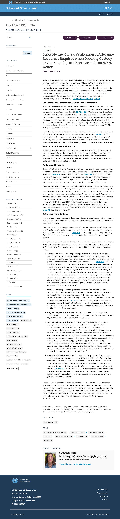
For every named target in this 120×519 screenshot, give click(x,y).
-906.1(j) (89, 99)
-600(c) (97, 99)
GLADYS (105, 500)
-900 (85, 112)
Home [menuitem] (101, 14)
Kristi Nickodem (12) (14, 255)
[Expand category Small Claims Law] (30, 177)
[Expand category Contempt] (30, 109)
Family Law (10, 138)
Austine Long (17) (13, 251)
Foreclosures (10, 143)
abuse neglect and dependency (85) (55, 432)
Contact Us (104, 496)
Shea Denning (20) (14, 219)
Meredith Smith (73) (14, 270)
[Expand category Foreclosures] (30, 143)
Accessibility (107, 2)
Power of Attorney (12, 172)
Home (10, 20)
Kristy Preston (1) (13, 262)
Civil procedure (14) (12, 363)
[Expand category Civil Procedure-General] (30, 95)
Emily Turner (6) (12, 274)
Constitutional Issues (14, 105)
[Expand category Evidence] (30, 133)
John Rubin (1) (12, 266)
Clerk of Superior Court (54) (16, 312)
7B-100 (79, 112)
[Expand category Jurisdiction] (30, 158)
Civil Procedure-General (15, 95)
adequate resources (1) (77, 432)
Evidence (9, 134)
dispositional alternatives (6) (64, 436)
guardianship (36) (82, 436)
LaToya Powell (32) (13, 259)
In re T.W (88, 174)
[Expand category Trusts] (30, 186)
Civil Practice (10, 90)
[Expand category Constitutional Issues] (30, 104)
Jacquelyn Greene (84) (15, 231)
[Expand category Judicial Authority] (30, 153)
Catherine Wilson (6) (14, 286)
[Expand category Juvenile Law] (30, 167)
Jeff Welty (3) (11, 282)
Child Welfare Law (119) (51, 422)
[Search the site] (29, 37)
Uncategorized (11, 191)
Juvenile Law (10, 167)
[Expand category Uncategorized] (30, 191)
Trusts (8, 187)
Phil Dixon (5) (12, 227)
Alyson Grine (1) (12, 235)
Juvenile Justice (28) (13, 332)
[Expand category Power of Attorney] (30, 172)
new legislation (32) (13, 328)
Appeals (9, 76)
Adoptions (10, 66)
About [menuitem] (110, 14)
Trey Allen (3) (11, 203)
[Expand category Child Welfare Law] (30, 80)
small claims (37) (12, 320)
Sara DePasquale (51, 71)
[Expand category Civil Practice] (30, 90)
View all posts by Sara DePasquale (75, 464)
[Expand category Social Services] (30, 182)
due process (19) (12, 356)
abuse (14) (24, 363)
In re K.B (100, 262)
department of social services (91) (18, 300)
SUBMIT (27, 53)
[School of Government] (21, 480)
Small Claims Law (12, 177)
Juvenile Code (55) (97, 436)
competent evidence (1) (96, 432)
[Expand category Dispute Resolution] (30, 119)
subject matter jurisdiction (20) (16, 352)
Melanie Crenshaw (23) (15, 215)
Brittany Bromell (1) (14, 211)
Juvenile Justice (12, 163)
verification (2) (48, 440)
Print (47, 51)
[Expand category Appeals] (30, 76)
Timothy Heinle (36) (14, 239)
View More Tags (12, 369)
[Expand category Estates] (30, 129)
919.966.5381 (19, 504)
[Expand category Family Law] (30, 138)
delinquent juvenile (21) (14, 344)
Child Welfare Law (12, 80)
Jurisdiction (10, 158)
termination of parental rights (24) (17, 336)
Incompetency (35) (13, 324)
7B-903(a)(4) (79, 99)
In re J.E (46, 210)
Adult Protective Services (15, 71)
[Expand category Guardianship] (30, 148)
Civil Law (9, 85)
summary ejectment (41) (15, 316)
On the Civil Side (20, 25)
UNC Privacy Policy (102, 514)
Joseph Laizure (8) (13, 247)
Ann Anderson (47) (13, 207)
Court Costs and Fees (14, 114)
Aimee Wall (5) (12, 278)
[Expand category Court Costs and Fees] (30, 114)
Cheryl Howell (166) (13, 243)
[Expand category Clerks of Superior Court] (30, 100)
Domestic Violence (13, 124)
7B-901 (99, 134)
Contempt (10, 109)
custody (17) (47, 436)
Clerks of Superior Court (15, 100)
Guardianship (11, 148)
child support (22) (12, 340)
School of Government (21, 8)
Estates (8, 129)
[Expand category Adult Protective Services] (30, 71)
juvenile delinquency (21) (14, 348)
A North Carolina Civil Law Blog (23, 30)
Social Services (11, 182)
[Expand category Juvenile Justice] (30, 162)
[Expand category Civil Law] (30, 85)
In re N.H (76, 233)
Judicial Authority (12, 153)
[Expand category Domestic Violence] (30, 124)
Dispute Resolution (13, 119)
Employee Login (102, 493)
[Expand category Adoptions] (30, 66)
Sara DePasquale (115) (14, 223)
